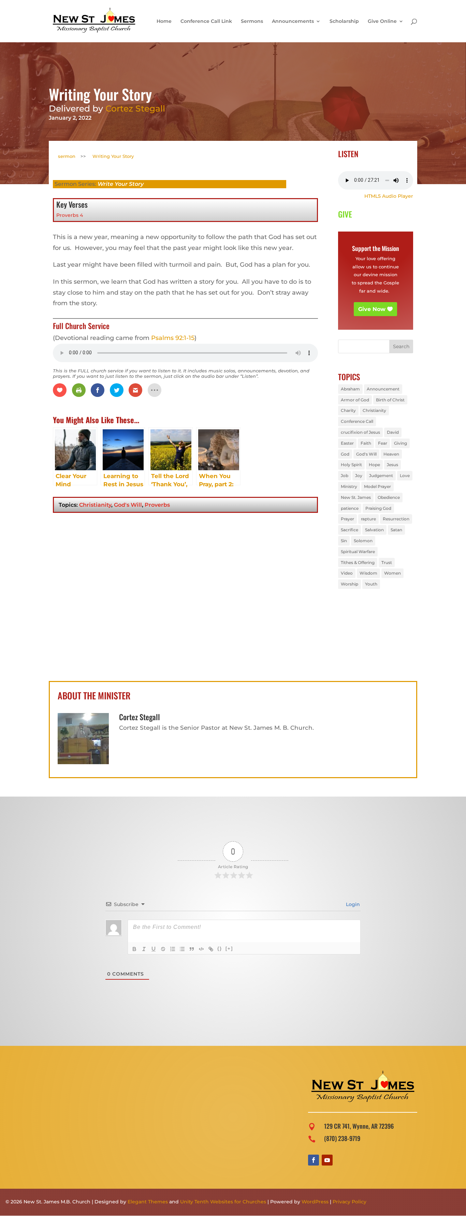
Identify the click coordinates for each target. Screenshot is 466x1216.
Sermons (252, 21)
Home (164, 21)
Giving (400, 443)
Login (352, 904)
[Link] (211, 949)
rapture (368, 518)
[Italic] (144, 949)
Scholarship (344, 21)
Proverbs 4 (69, 215)
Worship (349, 584)
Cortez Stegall (135, 108)
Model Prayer (377, 486)
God (345, 454)
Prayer (347, 518)
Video (347, 573)
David (393, 432)
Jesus (392, 464)
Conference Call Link (206, 21)
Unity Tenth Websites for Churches (223, 1202)
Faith (366, 443)
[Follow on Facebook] (313, 1160)
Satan (396, 529)
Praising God (378, 508)
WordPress (315, 1202)
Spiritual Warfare (358, 551)
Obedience (389, 497)
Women (392, 573)
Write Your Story (121, 184)
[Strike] (163, 949)
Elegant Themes (148, 1202)
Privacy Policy (349, 1202)
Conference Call (357, 421)
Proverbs (157, 505)
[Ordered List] (172, 949)
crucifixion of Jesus (360, 432)
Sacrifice (349, 529)
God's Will (128, 505)
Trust (386, 562)
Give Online (382, 21)
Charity (348, 410)
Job (344, 475)
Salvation (374, 529)
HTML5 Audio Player (388, 196)
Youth (371, 584)
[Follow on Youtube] (327, 1160)
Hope (374, 464)
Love (405, 475)
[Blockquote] (191, 949)
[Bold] (134, 949)
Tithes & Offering (358, 562)
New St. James (356, 497)
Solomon (363, 540)
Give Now (371, 309)
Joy (358, 475)
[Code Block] (201, 949)
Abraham (350, 388)
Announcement (383, 388)
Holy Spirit (351, 464)
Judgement (381, 475)
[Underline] (153, 949)
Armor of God (355, 399)
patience (350, 508)
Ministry (349, 486)
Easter (347, 443)
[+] (229, 948)
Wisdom (368, 573)
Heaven (391, 454)
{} (219, 948)
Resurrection (396, 518)
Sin (344, 540)
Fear (382, 443)
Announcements (293, 21)
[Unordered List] (182, 949)
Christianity (95, 505)
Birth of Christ (390, 399)
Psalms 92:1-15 (172, 338)
